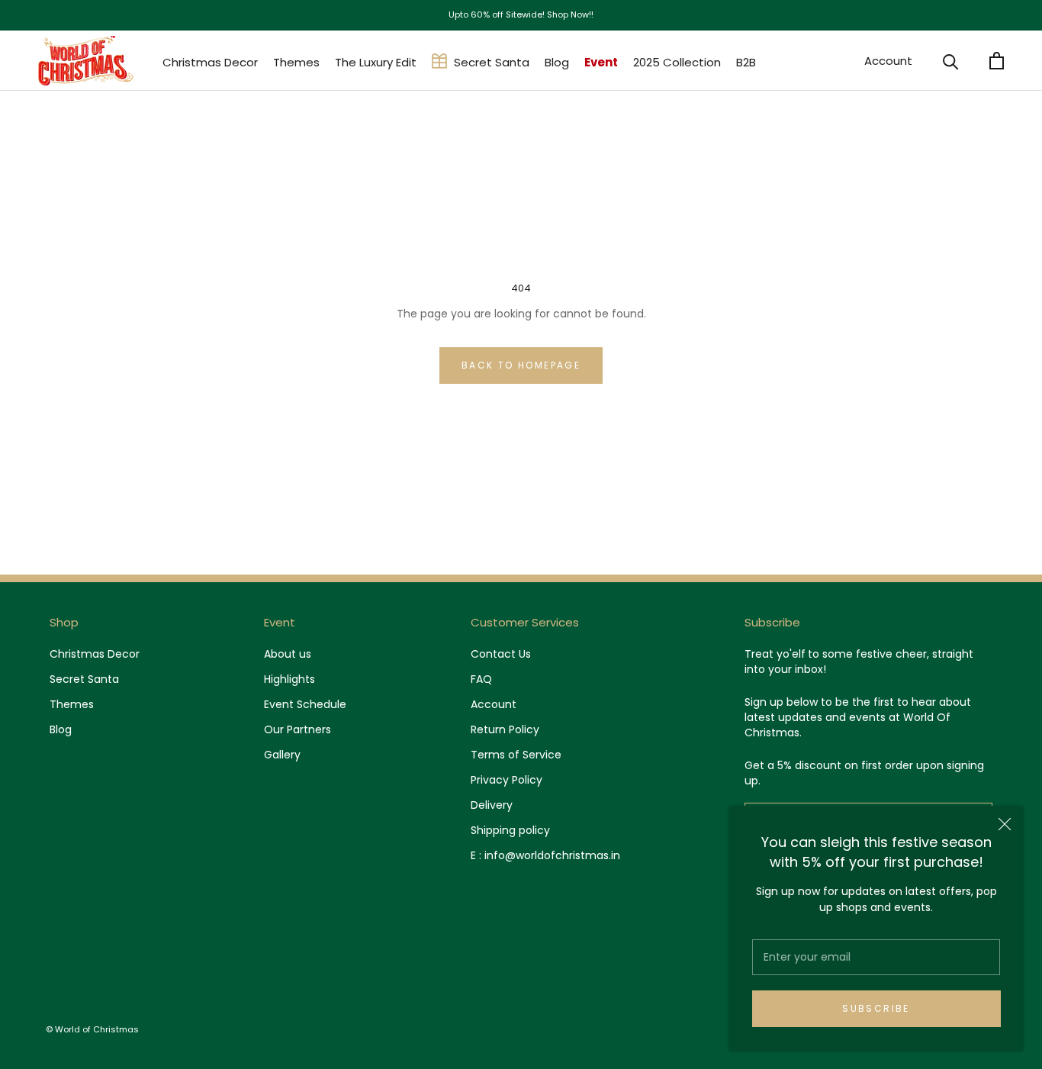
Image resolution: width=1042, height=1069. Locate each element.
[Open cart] (996, 60)
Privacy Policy (506, 779)
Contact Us (501, 654)
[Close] (1004, 824)
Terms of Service (516, 754)
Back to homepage (521, 365)
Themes (296, 62)
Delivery (492, 805)
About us (287, 654)
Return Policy (505, 729)
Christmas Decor (210, 62)
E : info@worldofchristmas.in (545, 855)
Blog (557, 62)
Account (888, 60)
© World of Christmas (92, 1029)
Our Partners (297, 729)
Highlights (289, 679)
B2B (746, 62)
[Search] (951, 61)
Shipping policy (510, 830)
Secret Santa (491, 62)
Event (601, 62)
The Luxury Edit (375, 62)
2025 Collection (677, 62)
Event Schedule (305, 704)
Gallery (282, 754)
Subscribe (876, 1008)
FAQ (481, 679)
